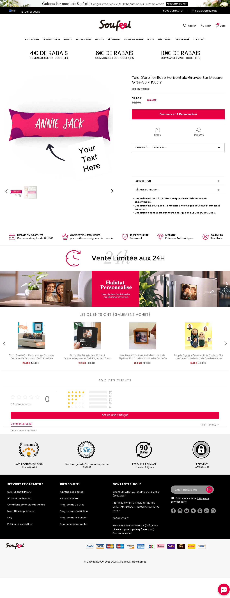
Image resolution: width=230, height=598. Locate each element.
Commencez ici (122, 533)
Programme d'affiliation (74, 511)
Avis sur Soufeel (69, 498)
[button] (189, 25)
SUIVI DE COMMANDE (206, 10)
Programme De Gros (72, 504)
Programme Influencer (73, 517)
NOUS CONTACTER (173, 10)
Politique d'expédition (20, 524)
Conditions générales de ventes (26, 504)
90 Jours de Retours (19, 498)
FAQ (9, 517)
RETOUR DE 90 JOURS (202, 212)
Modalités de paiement (21, 511)
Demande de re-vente (73, 524)
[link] (32, 39)
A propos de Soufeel (72, 492)
